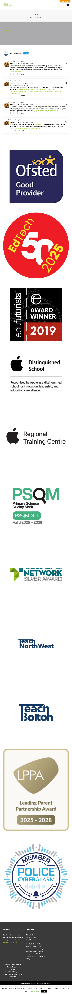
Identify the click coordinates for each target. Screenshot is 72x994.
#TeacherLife (57, 91)
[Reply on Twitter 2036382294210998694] (10, 131)
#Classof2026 (32, 91)
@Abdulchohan (30, 89)
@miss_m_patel (24, 63)
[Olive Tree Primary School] (10, 5)
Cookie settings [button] (34, 991)
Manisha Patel (14, 63)
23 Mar (31, 104)
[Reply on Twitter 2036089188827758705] (10, 113)
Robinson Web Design (31, 983)
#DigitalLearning (15, 93)
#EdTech (39, 91)
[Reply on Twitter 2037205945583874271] (10, 95)
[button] (68, 5)
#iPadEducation (48, 91)
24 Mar (31, 122)
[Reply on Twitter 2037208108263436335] (10, 74)
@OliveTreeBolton (15, 72)
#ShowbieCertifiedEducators (18, 91)
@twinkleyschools (52, 111)
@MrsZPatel (39, 89)
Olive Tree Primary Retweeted (17, 61)
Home (31, 17)
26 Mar (31, 63)
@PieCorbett (25, 128)
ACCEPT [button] (44, 991)
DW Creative (47, 983)
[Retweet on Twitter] (8, 61)
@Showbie (22, 89)
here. (7, 31)
